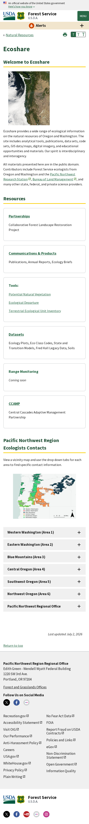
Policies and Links (59, 740)
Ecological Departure (24, 302)
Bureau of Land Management (52, 179)
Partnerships (19, 216)
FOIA (49, 722)
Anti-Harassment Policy (20, 743)
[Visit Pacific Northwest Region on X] (6, 702)
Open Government (60, 764)
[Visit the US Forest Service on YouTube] (26, 814)
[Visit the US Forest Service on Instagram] (46, 814)
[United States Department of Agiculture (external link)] (10, 16)
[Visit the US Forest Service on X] (6, 814)
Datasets (16, 334)
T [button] (73, 34)
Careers (8, 749)
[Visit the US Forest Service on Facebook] (16, 814)
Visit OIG (9, 729)
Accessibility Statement (21, 722)
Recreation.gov (14, 716)
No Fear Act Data (58, 716)
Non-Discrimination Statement (60, 755)
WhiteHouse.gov (15, 763)
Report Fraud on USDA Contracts (63, 731)
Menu (83, 16)
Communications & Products (32, 253)
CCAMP (14, 403)
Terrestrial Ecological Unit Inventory (35, 311)
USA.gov (9, 756)
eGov (50, 747)
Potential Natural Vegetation (30, 294)
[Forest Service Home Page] (21, 16)
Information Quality (61, 771)
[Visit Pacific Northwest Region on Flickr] (26, 702)
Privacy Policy (13, 770)
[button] (65, 34)
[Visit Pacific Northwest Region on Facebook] (16, 702)
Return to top (13, 645)
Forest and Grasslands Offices (25, 687)
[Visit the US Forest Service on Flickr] (36, 814)
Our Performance (16, 736)
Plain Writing (12, 776)
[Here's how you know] (44, 5)
